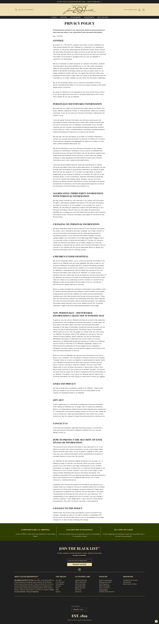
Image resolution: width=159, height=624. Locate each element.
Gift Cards (78, 589)
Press (57, 588)
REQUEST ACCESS (79, 564)
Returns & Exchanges (105, 580)
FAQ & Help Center (81, 582)
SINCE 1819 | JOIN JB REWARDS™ (26, 9)
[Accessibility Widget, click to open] (156, 621)
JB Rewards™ (127, 582)
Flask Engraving (104, 584)
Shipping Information (105, 582)
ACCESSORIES (89, 17)
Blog (57, 589)
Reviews (58, 586)
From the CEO (60, 582)
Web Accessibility (104, 586)
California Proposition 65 (106, 591)
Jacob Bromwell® (76, 620)
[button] (16, 10)
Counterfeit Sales (80, 586)
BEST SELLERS (103, 17)
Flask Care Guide (80, 584)
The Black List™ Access (130, 580)
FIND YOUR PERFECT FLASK (130, 9)
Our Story (59, 580)
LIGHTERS (63, 17)
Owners (58, 591)
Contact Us (78, 591)
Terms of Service (104, 588)
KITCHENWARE (76, 17)
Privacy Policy (103, 589)
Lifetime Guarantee (81, 580)
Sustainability (60, 584)
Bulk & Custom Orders (130, 584)
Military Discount (80, 588)
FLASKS (54, 17)
